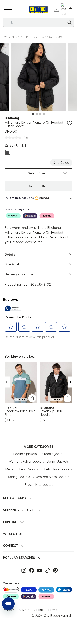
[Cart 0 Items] (70, 9)
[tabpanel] (38, 78)
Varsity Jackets (39, 469)
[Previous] (7, 381)
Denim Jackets (58, 461)
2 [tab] (37, 114)
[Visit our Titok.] (46, 570)
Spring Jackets (19, 477)
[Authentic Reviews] (13, 308)
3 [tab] (40, 114)
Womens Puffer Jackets (26, 461)
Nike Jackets (62, 469)
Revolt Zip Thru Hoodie (51, 412)
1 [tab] (33, 114)
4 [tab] (44, 114)
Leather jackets (25, 454)
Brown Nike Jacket (39, 484)
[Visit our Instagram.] (22, 570)
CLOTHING (24, 36)
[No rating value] (14, 138)
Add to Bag (39, 186)
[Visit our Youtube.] (38, 570)
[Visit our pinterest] (54, 570)
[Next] (70, 381)
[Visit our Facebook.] (30, 570)
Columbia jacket (51, 454)
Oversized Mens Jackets (51, 477)
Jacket (62, 36)
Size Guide (61, 162)
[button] (8, 9)
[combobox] (38, 22)
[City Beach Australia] (38, 10)
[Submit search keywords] (69, 22)
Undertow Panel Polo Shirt (20, 412)
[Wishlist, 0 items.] (63, 9)
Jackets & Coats (44, 36)
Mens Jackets (15, 469)
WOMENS (9, 36)
